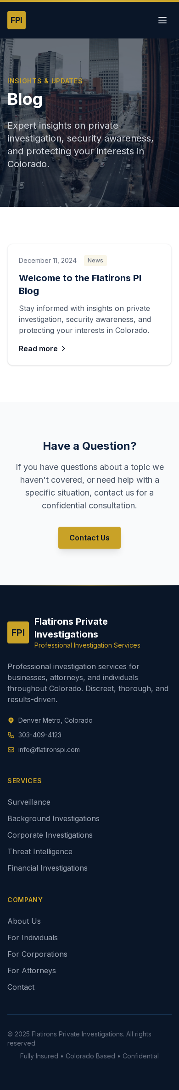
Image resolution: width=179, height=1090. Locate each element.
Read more (38, 348)
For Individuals (32, 937)
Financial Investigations (47, 867)
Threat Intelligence (40, 851)
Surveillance (28, 802)
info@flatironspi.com (49, 749)
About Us (24, 921)
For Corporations (37, 954)
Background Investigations (53, 818)
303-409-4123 (40, 735)
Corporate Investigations (50, 834)
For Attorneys (31, 970)
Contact (20, 987)
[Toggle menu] (162, 20)
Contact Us (89, 537)
